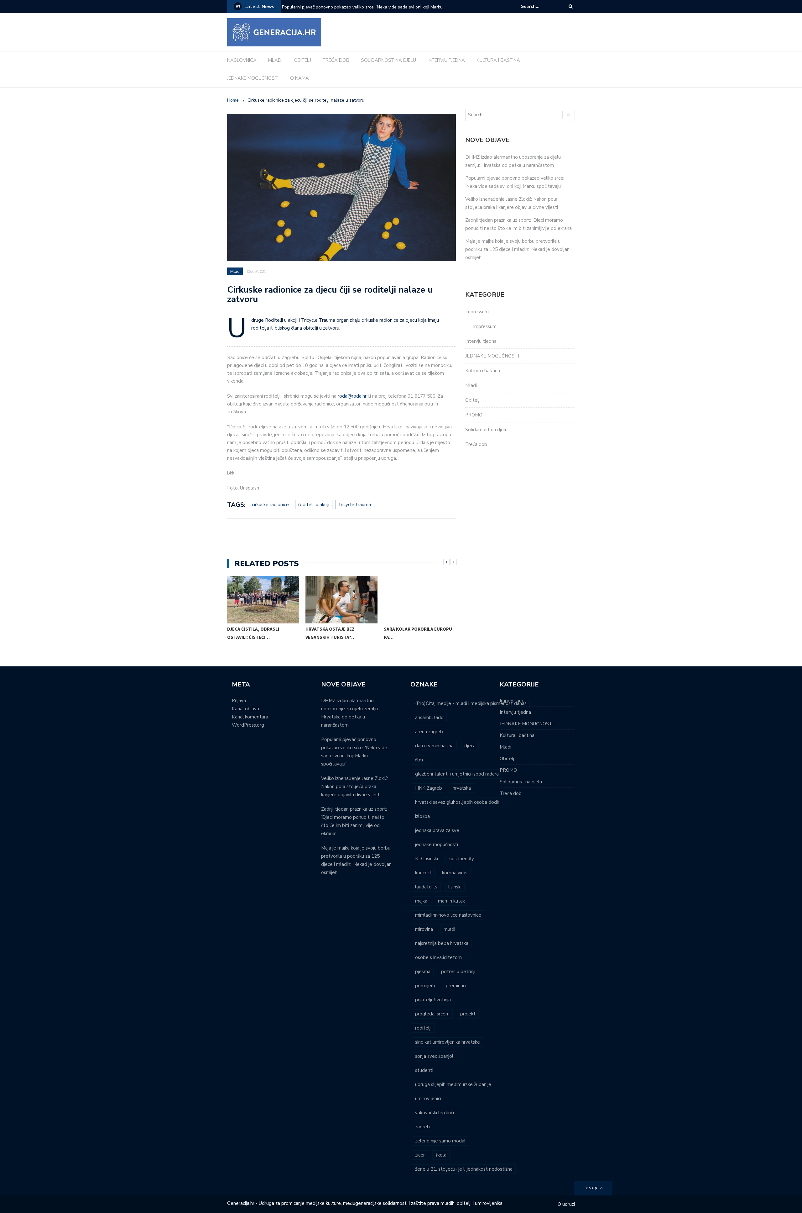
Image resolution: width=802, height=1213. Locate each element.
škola (440, 1155)
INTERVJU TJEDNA (446, 60)
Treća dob (476, 444)
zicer (420, 1155)
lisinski (454, 887)
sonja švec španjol (434, 1056)
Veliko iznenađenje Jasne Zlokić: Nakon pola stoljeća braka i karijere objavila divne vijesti (354, 786)
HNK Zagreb (428, 788)
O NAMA (299, 78)
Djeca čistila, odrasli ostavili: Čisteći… (253, 633)
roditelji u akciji (313, 504)
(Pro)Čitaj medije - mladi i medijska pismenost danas (471, 703)
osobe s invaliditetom (438, 957)
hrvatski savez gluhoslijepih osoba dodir (457, 802)
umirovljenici (428, 1098)
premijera (425, 986)
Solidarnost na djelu (486, 429)
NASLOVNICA (242, 60)
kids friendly (461, 858)
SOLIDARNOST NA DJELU (388, 60)
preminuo (456, 986)
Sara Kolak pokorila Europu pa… (418, 633)
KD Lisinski (426, 858)
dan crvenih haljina (434, 746)
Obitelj (472, 400)
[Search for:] (540, 6)
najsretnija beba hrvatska (441, 943)
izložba (422, 816)
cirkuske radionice (270, 504)
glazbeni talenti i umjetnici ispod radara (457, 774)
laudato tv (426, 887)
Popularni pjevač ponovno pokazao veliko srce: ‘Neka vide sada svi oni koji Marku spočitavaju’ (362, 11)
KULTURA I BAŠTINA (498, 60)
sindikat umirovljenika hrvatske (447, 1042)
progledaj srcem (432, 1014)
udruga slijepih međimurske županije (453, 1084)
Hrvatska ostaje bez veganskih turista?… (330, 633)
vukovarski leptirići (434, 1113)
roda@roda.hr (352, 396)
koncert (423, 873)
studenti (424, 1070)
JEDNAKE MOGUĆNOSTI (253, 78)
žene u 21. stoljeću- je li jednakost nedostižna (464, 1169)
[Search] (570, 6)
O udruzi (566, 1204)
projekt (468, 1014)
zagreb (422, 1127)
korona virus (454, 873)
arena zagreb (429, 731)
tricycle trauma (355, 504)
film (419, 760)
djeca (470, 746)
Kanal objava (245, 709)
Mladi (235, 271)
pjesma (422, 971)
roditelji (423, 1028)
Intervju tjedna (481, 341)
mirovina (424, 929)
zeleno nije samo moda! (440, 1141)
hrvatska (462, 788)
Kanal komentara (250, 717)
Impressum (477, 312)
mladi (449, 929)
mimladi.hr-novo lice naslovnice (448, 915)
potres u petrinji (458, 971)
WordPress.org (248, 725)
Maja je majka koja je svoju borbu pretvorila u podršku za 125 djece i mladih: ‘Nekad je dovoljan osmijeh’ (517, 249)
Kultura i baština (482, 371)
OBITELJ (302, 60)
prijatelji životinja (433, 1000)
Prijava (239, 700)
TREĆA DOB (336, 60)
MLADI (275, 60)
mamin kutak (451, 901)
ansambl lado (429, 717)
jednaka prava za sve (437, 830)
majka (421, 901)
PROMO (473, 415)
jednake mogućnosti (436, 844)
